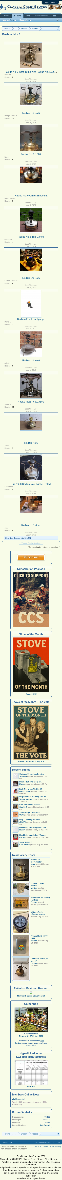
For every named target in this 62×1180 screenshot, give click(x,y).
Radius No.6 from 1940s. (31, 236)
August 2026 (31, 694)
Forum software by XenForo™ (14, 1146)
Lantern (34, 888)
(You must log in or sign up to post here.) (44, 547)
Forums (17, 16)
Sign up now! (31, 557)
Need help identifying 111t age (32, 835)
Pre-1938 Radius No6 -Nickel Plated (31, 484)
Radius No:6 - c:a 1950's (31, 401)
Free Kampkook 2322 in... (30, 805)
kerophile (8, 239)
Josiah (22, 1099)
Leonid (34, 963)
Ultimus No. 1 (36, 912)
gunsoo (7, 528)
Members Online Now (25, 1094)
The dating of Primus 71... (30, 813)
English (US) (7, 1142)
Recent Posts (25, 20)
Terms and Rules (41, 1146)
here (42, 1041)
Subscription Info (41, 16)
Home (6, 16)
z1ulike (15, 1099)
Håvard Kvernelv (38, 914)
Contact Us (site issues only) (43, 1142)
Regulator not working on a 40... (33, 797)
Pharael (7, 75)
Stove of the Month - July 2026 (31, 762)
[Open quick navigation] (58, 28)
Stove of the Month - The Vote (31, 702)
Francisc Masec (11, 281)
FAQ (28, 16)
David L (7, 322)
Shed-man (8, 487)
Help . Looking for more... (30, 820)
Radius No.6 (31, 443)
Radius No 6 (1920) (31, 154)
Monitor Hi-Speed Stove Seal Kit (31, 996)
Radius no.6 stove (31, 525)
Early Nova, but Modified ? (30, 789)
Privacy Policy (55, 1146)
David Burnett (9, 198)
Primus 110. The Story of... (30, 782)
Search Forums (9, 20)
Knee (6, 157)
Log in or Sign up (50, 2)
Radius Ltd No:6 (31, 113)
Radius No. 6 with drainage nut (31, 195)
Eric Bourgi (45, 1125)
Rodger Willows (10, 116)
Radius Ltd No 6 (31, 278)
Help (58, 1142)
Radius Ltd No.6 (31, 360)
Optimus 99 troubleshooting (31, 774)
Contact (18, 1043)
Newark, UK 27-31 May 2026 (31, 1036)
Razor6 (22, 830)
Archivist (7, 404)
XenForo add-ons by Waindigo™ (14, 1149)
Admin (6, 363)
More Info (31, 1087)
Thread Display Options (31, 543)
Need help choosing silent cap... (33, 827)
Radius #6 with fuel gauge (31, 319)
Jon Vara (23, 776)
